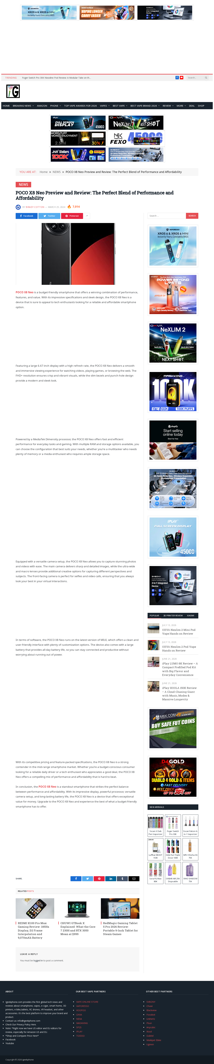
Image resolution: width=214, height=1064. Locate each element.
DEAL (192, 105)
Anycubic (150, 1027)
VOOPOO (81, 1010)
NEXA (79, 1018)
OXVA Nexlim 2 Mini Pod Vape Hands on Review (179, 631)
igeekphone (28, 1059)
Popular (154, 615)
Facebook (10, 1039)
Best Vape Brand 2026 (143, 105)
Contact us (10, 1020)
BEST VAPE (119, 105)
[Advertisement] (107, 47)
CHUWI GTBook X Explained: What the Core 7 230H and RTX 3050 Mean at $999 (77, 928)
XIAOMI (190, 615)
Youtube (9, 1043)
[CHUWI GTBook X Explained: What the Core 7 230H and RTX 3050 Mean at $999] (77, 908)
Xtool (149, 1031)
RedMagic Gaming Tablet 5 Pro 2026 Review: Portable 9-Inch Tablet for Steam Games (120, 928)
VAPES (103, 105)
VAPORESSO (82, 1006)
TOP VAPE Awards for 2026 (80, 105)
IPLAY (79, 1031)
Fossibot (150, 1014)
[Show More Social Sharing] (87, 216)
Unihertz (150, 1018)
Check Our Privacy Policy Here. (20, 1024)
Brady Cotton (35, 206)
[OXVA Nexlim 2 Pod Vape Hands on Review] (153, 645)
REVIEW (167, 105)
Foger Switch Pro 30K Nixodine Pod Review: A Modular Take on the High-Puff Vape (57, 77)
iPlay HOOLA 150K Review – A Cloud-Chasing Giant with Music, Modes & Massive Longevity (179, 693)
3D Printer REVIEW (173, 615)
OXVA (79, 1014)
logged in (38, 960)
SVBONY (150, 1001)
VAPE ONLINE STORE (87, 1001)
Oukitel (150, 1035)
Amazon (42, 105)
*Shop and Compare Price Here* (22, 1035)
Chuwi (149, 1006)
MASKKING (82, 1023)
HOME (6, 105)
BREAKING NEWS (22, 105)
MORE (180, 105)
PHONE (54, 105)
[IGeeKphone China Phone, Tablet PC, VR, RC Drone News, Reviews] (13, 91)
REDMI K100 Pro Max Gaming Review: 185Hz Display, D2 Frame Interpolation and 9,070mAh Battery (33, 930)
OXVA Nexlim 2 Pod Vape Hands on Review (179, 648)
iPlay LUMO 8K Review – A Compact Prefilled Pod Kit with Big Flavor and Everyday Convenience (180, 669)
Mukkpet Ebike (153, 1040)
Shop (201, 105)
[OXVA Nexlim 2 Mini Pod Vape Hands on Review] (153, 628)
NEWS (23, 184)
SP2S (78, 1027)
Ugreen (150, 1044)
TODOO (80, 1035)
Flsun (149, 1023)
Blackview (151, 1010)
